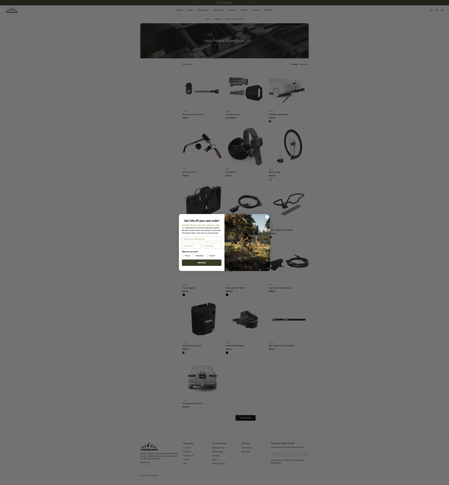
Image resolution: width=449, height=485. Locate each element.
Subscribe (202, 262)
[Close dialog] (267, 217)
